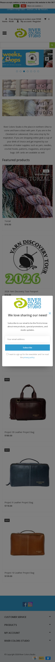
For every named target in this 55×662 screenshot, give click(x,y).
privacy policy (28, 357)
